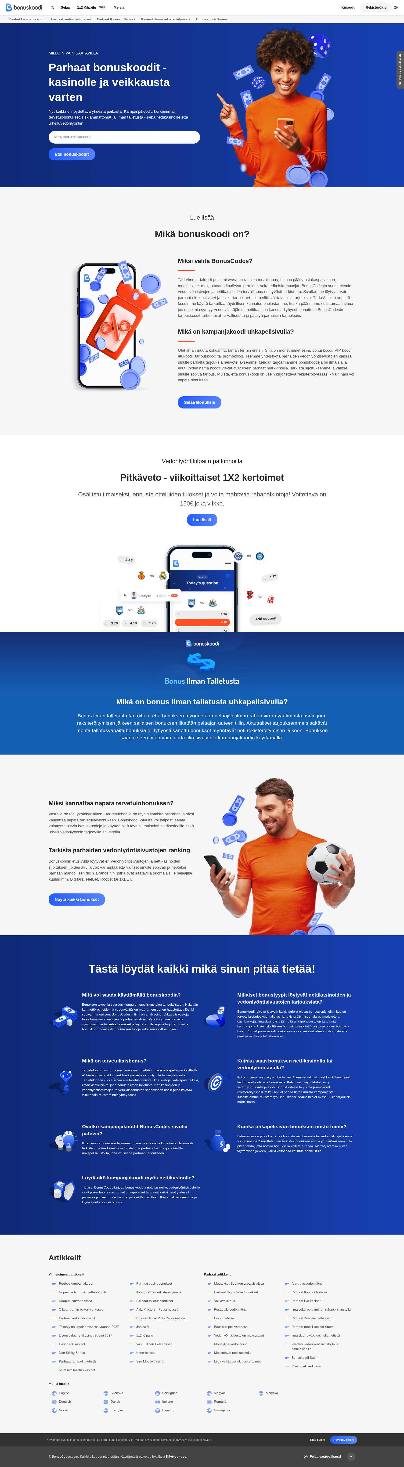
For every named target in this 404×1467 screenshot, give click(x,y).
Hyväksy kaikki (343, 1440)
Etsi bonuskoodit (72, 154)
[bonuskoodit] (24, 7)
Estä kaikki (317, 1440)
